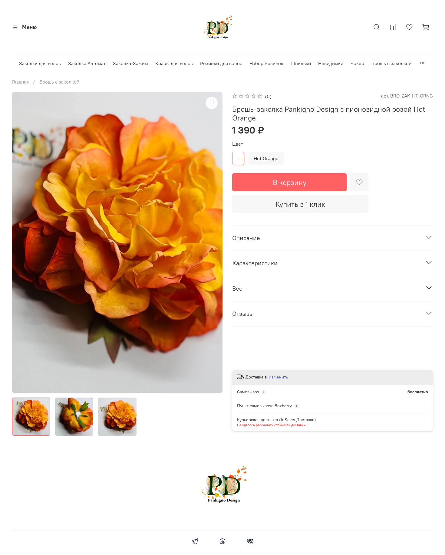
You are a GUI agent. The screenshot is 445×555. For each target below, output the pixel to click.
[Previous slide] (22, 242)
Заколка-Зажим (130, 63)
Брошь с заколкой (391, 63)
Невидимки (330, 63)
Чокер (357, 63)
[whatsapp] (222, 542)
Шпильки (301, 63)
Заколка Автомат (87, 63)
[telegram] (195, 542)
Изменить (278, 377)
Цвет (237, 144)
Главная (20, 82)
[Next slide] (213, 242)
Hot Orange (266, 158)
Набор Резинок (266, 63)
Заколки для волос (40, 63)
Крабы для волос (174, 63)
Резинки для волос (221, 63)
